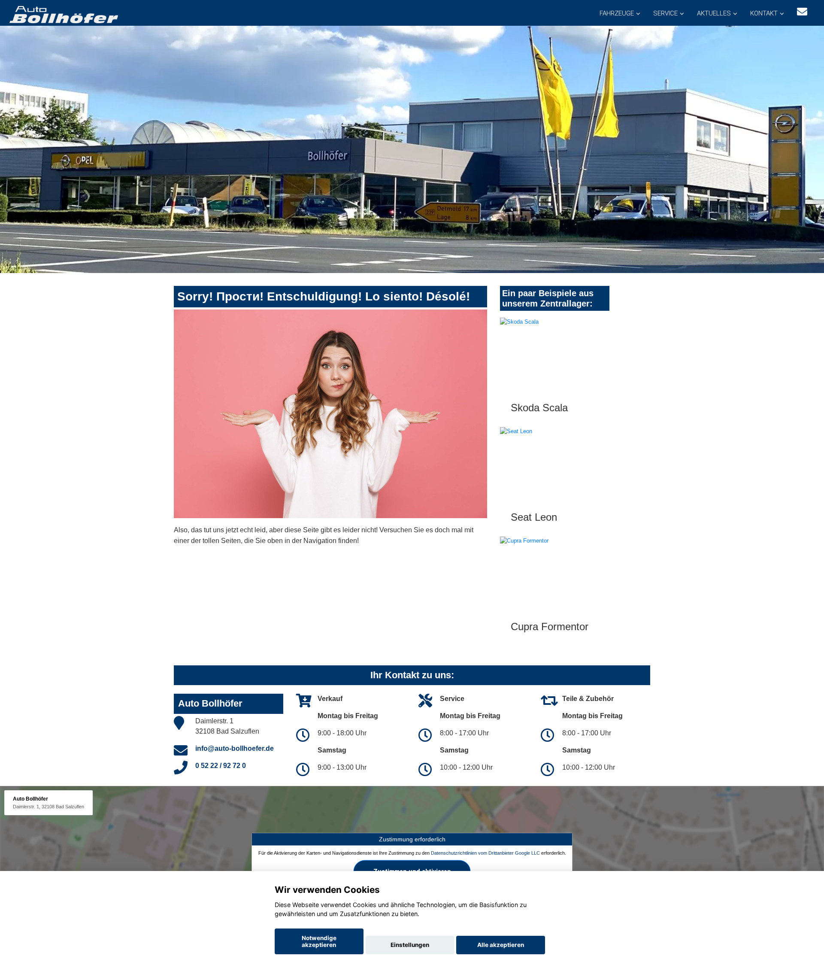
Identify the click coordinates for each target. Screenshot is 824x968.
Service (665, 13)
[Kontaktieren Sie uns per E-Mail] (802, 12)
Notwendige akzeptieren (319, 941)
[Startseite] (63, 14)
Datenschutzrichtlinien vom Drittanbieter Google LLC (485, 853)
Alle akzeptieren (500, 944)
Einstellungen (410, 944)
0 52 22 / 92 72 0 (220, 765)
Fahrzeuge (617, 13)
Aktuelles (714, 13)
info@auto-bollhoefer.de (234, 748)
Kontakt (764, 13)
